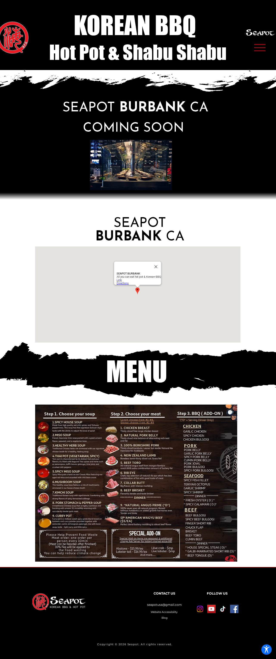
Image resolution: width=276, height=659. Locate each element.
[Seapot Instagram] (200, 609)
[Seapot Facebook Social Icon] (234, 609)
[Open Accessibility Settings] (266, 649)
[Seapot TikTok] (223, 609)
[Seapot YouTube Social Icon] (211, 609)
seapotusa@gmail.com (164, 605)
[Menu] (260, 47)
